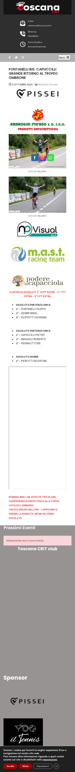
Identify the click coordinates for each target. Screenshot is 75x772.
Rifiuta (25, 766)
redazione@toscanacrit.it (39, 25)
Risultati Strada (47, 84)
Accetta (10, 766)
